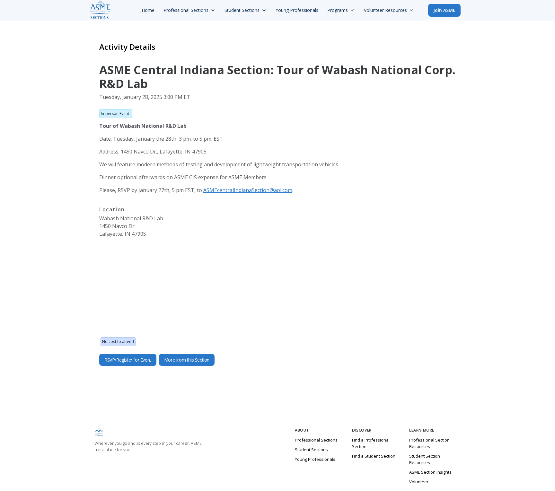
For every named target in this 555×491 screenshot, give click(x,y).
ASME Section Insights (430, 472)
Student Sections (311, 449)
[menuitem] (148, 10)
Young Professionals (315, 459)
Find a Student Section (373, 456)
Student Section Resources (424, 459)
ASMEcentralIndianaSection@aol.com (247, 190)
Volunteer (418, 482)
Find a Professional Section (371, 443)
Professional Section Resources (429, 443)
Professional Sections (316, 440)
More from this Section (186, 360)
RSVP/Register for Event (127, 360)
